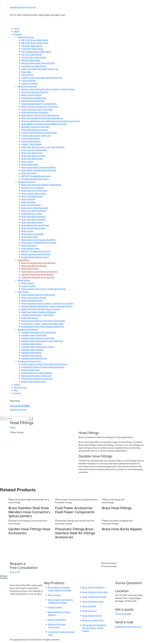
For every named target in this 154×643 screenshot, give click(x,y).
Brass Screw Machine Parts (33, 381)
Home (16, 28)
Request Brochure (18, 409)
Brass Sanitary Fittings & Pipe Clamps (38, 294)
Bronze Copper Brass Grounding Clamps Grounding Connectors (50, 121)
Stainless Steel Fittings (28, 329)
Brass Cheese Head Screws (33, 193)
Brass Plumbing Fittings (32, 300)
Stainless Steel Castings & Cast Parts (37, 338)
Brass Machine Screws (31, 213)
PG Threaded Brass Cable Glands (36, 51)
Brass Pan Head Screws (32, 158)
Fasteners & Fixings (26, 182)
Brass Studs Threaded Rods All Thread (38, 170)
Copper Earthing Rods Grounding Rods (39, 132)
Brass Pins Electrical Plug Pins (34, 92)
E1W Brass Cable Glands (32, 48)
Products (18, 34)
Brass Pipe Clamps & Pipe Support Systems (41, 309)
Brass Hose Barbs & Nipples (34, 265)
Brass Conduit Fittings (31, 95)
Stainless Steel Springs (31, 355)
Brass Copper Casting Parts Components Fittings (43, 289)
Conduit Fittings (28, 80)
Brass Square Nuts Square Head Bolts (38, 167)
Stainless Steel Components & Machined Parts (42, 341)
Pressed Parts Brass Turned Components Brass (42, 367)
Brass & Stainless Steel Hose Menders (38, 263)
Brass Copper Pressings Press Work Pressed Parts (44, 364)
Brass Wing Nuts (28, 173)
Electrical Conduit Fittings (33, 100)
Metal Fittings (24, 280)
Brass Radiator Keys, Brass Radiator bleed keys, (42, 326)
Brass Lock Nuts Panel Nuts (33, 210)
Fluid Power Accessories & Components (39, 271)
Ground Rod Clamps (30, 138)
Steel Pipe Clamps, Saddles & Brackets (38, 312)
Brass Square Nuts (29, 164)
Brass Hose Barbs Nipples (122, 529)
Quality (17, 384)
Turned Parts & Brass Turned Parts (37, 378)
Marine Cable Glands (30, 60)
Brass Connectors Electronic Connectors (39, 106)
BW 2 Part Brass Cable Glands (34, 40)
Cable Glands (27, 74)
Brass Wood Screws (30, 248)
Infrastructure (20, 387)
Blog (16, 390)
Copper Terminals (29, 83)
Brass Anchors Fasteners (32, 187)
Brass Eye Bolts (28, 199)
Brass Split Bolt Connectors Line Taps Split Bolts (42, 147)
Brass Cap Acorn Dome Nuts (34, 150)
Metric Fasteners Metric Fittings (35, 254)
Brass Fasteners (28, 202)
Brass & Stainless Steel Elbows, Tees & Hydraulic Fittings (46, 306)
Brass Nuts (26, 72)
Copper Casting (28, 286)
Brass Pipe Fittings (29, 318)
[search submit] (31, 418)
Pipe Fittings (23, 292)
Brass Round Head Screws (33, 228)
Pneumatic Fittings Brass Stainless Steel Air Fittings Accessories (75, 533)
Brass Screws (27, 161)
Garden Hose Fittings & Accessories (37, 274)
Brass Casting (27, 283)
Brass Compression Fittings (33, 297)
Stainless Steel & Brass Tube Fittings (37, 315)
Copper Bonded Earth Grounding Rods (39, 103)
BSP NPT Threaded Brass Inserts (36, 176)
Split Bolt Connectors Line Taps (35, 127)
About (16, 31)
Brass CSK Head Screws (32, 153)
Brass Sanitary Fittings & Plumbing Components (43, 320)
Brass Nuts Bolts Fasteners (33, 216)
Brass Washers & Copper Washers (36, 373)
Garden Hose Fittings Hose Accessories (29, 531)
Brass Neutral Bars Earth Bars (34, 112)
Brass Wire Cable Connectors (34, 129)
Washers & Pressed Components (36, 375)
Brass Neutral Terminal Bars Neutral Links (40, 115)
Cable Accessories (26, 37)
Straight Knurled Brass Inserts (35, 179)
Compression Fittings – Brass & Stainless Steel (42, 323)
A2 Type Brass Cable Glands (33, 57)
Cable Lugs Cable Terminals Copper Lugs (39, 69)
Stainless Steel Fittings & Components (38, 332)
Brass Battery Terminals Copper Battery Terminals (44, 124)
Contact (17, 393)
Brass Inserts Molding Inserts (34, 208)
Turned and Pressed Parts (29, 361)
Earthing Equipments (31, 141)
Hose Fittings (23, 260)
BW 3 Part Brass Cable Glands (34, 43)
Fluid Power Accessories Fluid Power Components (75, 510)
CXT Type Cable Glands (31, 54)
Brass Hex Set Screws (31, 205)
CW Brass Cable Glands (31, 45)
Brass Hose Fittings (30, 268)
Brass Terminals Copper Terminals (36, 109)
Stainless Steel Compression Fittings (37, 346)
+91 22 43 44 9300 (19, 405)
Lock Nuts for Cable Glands (33, 66)
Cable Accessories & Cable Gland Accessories (41, 77)
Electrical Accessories (27, 86)
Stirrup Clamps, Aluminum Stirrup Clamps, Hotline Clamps (47, 89)
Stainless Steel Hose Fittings (34, 358)
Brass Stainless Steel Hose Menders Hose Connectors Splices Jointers (29, 512)
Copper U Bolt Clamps (31, 144)
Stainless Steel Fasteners (32, 349)
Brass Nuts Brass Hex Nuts (33, 155)
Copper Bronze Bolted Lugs (33, 98)
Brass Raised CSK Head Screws (35, 225)
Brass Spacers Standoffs (32, 234)
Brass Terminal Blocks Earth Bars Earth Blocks (42, 118)
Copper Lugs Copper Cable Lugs (36, 135)
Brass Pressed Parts (30, 370)
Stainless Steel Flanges (31, 344)
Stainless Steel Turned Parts (34, 335)
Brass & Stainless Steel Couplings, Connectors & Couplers (47, 303)
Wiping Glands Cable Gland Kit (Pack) (38, 63)
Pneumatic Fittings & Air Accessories (38, 277)
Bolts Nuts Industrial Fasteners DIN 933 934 (41, 184)
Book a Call (15, 572)
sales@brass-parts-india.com (23, 7)
